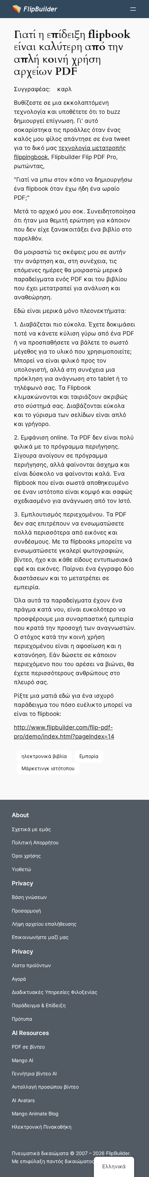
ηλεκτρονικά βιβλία (44, 756)
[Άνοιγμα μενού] (133, 9)
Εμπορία (88, 756)
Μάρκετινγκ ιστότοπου (47, 768)
